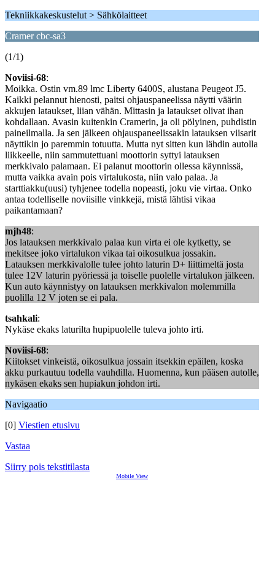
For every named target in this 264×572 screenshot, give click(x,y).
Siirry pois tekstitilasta (47, 467)
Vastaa (17, 446)
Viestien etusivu (49, 425)
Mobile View (132, 476)
